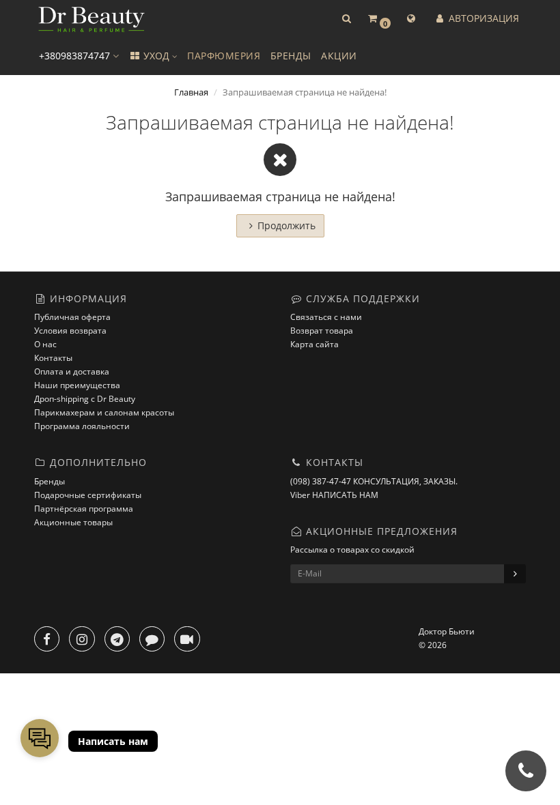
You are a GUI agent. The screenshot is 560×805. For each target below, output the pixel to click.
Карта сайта (314, 344)
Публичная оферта (72, 317)
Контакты (53, 358)
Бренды (49, 481)
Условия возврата (70, 330)
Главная (191, 92)
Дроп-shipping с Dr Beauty (84, 399)
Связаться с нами (326, 317)
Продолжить (286, 225)
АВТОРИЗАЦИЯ (482, 18)
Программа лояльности (82, 426)
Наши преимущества (77, 385)
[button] (346, 19)
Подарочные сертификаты (87, 495)
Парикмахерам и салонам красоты (104, 412)
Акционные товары (73, 522)
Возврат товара (321, 330)
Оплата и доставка (71, 371)
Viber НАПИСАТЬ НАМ (334, 495)
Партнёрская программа (83, 508)
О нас (45, 344)
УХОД (156, 55)
